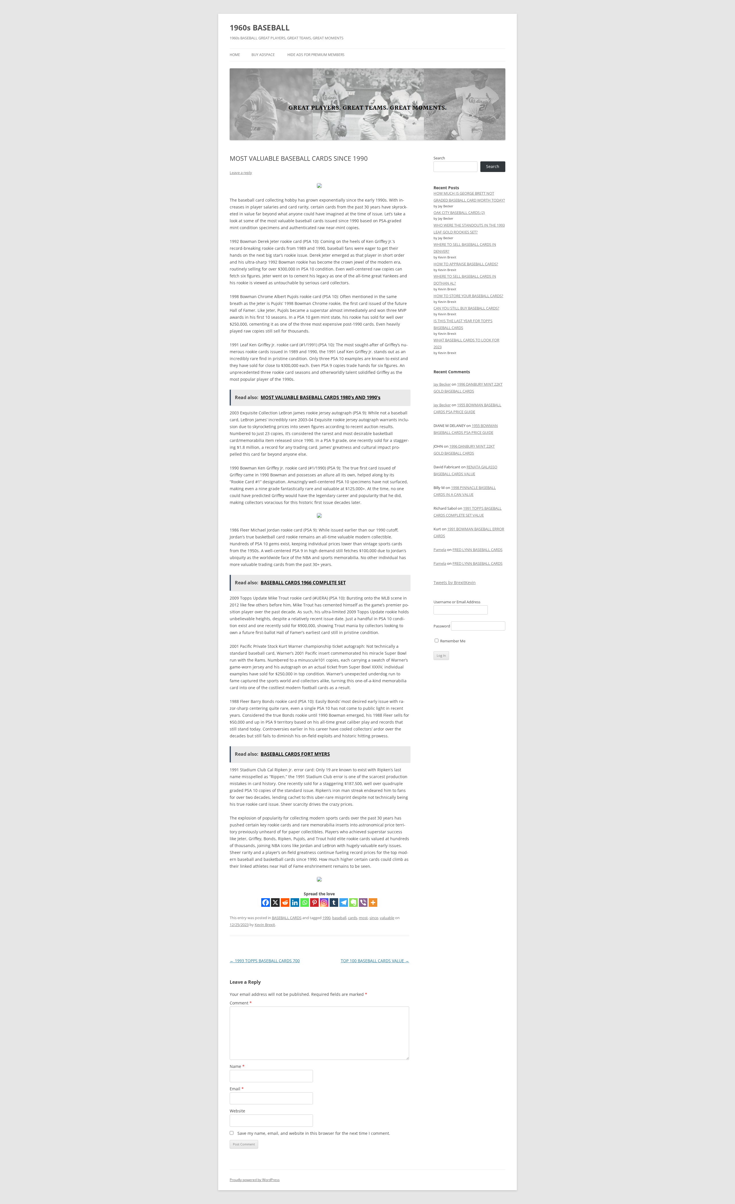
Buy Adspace (263, 54)
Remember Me (452, 640)
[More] (373, 902)
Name (237, 1066)
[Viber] (363, 902)
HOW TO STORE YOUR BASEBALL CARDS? (468, 295)
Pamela (440, 549)
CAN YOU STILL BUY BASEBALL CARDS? (466, 308)
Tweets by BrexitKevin (455, 582)
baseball (339, 917)
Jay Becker (442, 384)
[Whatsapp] (304, 902)
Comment (241, 1003)
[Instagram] (324, 902)
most (363, 917)
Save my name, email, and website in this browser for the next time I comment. (313, 1133)
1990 (326, 917)
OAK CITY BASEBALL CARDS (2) (459, 212)
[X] (275, 902)
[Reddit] (285, 902)
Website (237, 1111)
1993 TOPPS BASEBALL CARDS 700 (265, 960)
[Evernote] (353, 902)
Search (439, 158)
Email (237, 1088)
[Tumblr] (334, 902)
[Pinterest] (314, 902)
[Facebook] (265, 902)
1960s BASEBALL (260, 27)
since (374, 917)
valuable (387, 917)
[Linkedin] (295, 902)
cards (352, 917)
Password (442, 626)
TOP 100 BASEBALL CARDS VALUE (375, 960)
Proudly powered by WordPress (255, 1179)
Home (235, 54)
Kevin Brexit (265, 924)
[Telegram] (343, 902)
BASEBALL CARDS (286, 917)
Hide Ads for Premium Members (316, 54)
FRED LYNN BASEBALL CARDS (477, 549)
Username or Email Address (457, 601)
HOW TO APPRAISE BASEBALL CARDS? (466, 263)
